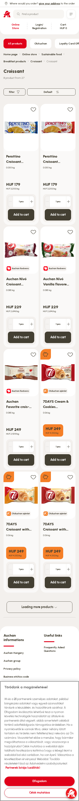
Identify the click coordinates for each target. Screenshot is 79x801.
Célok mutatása (39, 792)
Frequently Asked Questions (54, 649)
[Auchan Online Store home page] (7, 14)
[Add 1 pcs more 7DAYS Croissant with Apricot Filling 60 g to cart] (31, 569)
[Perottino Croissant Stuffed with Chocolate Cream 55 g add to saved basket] (33, 109)
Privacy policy (12, 668)
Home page (11, 54)
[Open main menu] (71, 14)
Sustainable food (51, 54)
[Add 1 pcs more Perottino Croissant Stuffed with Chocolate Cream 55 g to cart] (31, 201)
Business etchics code (16, 676)
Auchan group (12, 660)
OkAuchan (40, 43)
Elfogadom (39, 781)
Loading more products (38, 607)
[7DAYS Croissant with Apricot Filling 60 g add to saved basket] (33, 477)
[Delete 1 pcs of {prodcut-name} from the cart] (10, 201)
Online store (29, 54)
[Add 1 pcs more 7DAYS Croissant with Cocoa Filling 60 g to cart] (68, 569)
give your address (49, 3)
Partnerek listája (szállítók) (22, 767)
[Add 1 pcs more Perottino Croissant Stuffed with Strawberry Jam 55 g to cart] (68, 201)
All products (15, 43)
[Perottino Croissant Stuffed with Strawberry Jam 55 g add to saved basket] (70, 109)
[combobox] (38, 14)
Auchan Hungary (14, 652)
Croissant (36, 61)
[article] (21, 164)
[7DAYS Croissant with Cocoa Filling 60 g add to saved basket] (70, 477)
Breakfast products (15, 61)
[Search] (18, 14)
